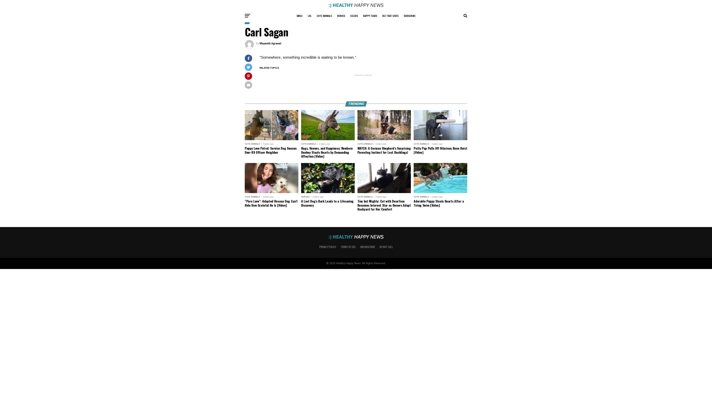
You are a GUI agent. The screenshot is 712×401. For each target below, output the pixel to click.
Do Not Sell (386, 247)
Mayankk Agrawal (270, 43)
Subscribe (410, 16)
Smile (299, 16)
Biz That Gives (390, 16)
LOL (310, 16)
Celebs (354, 16)
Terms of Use (348, 247)
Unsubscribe (367, 247)
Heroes (341, 16)
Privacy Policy (327, 247)
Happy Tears (370, 16)
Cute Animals (324, 16)
